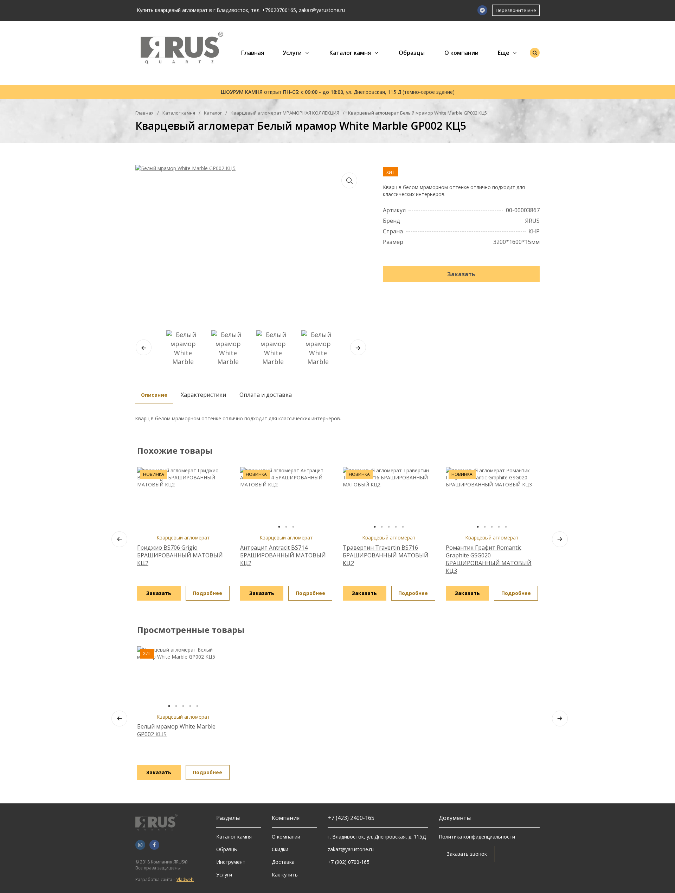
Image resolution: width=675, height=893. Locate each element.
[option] (286, 498)
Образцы (412, 53)
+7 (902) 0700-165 (348, 862)
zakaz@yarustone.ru (322, 10)
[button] (358, 347)
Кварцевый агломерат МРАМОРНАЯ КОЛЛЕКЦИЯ (285, 113)
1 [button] (279, 526)
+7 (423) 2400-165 (351, 818)
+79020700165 (279, 10)
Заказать (461, 274)
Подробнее (207, 593)
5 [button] (402, 526)
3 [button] (293, 526)
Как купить (285, 874)
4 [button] (395, 526)
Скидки (280, 849)
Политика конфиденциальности (477, 836)
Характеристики (203, 395)
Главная (252, 53)
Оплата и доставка (265, 395)
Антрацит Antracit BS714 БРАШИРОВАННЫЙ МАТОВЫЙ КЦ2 (283, 555)
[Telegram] (482, 10)
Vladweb (185, 879)
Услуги (292, 53)
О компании (461, 53)
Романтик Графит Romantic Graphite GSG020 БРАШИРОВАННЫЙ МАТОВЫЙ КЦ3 (489, 559)
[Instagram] (140, 845)
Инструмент (230, 862)
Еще (503, 53)
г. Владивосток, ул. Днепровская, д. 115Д (377, 836)
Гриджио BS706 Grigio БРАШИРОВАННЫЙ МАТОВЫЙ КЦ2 (180, 555)
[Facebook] (154, 845)
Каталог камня (350, 53)
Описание (154, 395)
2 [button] (286, 526)
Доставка (283, 862)
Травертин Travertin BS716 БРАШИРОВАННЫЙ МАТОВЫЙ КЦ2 (386, 555)
